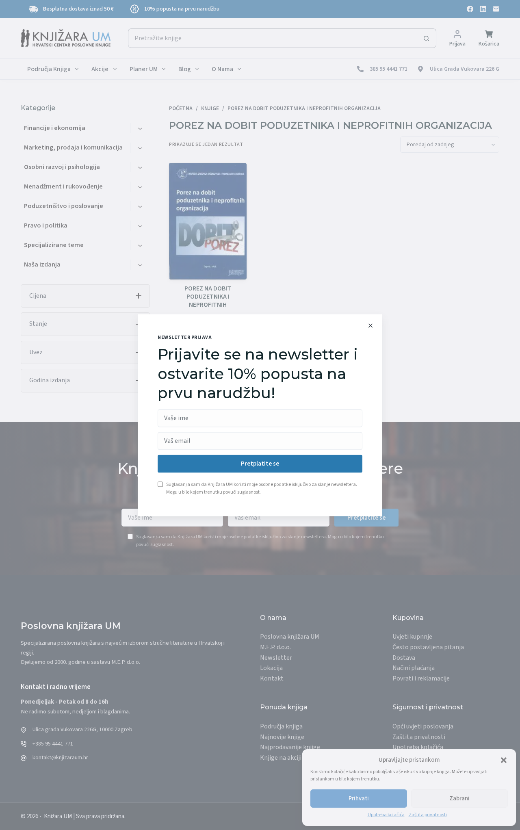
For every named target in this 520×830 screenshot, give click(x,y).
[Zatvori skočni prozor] (370, 325)
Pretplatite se (260, 463)
